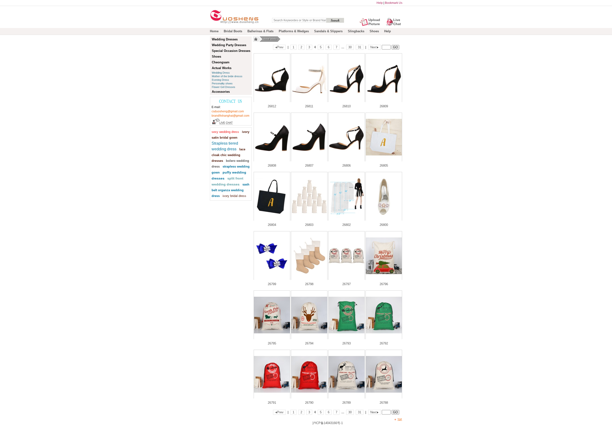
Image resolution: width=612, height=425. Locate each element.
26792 (384, 343)
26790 (309, 402)
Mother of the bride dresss (227, 76)
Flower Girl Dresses (223, 87)
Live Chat (397, 22)
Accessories (221, 91)
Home (214, 31)
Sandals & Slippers (328, 31)
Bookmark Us (393, 3)
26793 (346, 343)
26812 (272, 106)
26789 (346, 402)
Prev (280, 47)
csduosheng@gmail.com (228, 111)
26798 (309, 284)
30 (350, 47)
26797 (346, 284)
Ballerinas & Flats (260, 31)
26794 (309, 343)
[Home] (256, 39)
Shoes (374, 31)
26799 (272, 284)
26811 (309, 106)
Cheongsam (221, 62)
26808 (272, 165)
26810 (346, 106)
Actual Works (269, 39)
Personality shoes (222, 83)
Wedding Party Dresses (229, 45)
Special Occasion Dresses (231, 51)
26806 (346, 165)
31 (359, 47)
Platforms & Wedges (294, 31)
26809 (384, 106)
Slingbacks (356, 31)
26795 (272, 343)
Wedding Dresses (225, 39)
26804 (272, 225)
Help (380, 3)
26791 (272, 402)
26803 (309, 225)
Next (373, 47)
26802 (346, 225)
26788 (384, 402)
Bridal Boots (233, 31)
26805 (384, 165)
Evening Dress (220, 79)
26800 (384, 225)
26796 (384, 284)
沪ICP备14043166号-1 (327, 423)
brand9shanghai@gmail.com (230, 115)
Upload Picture (374, 22)
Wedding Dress (221, 72)
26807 (309, 165)
